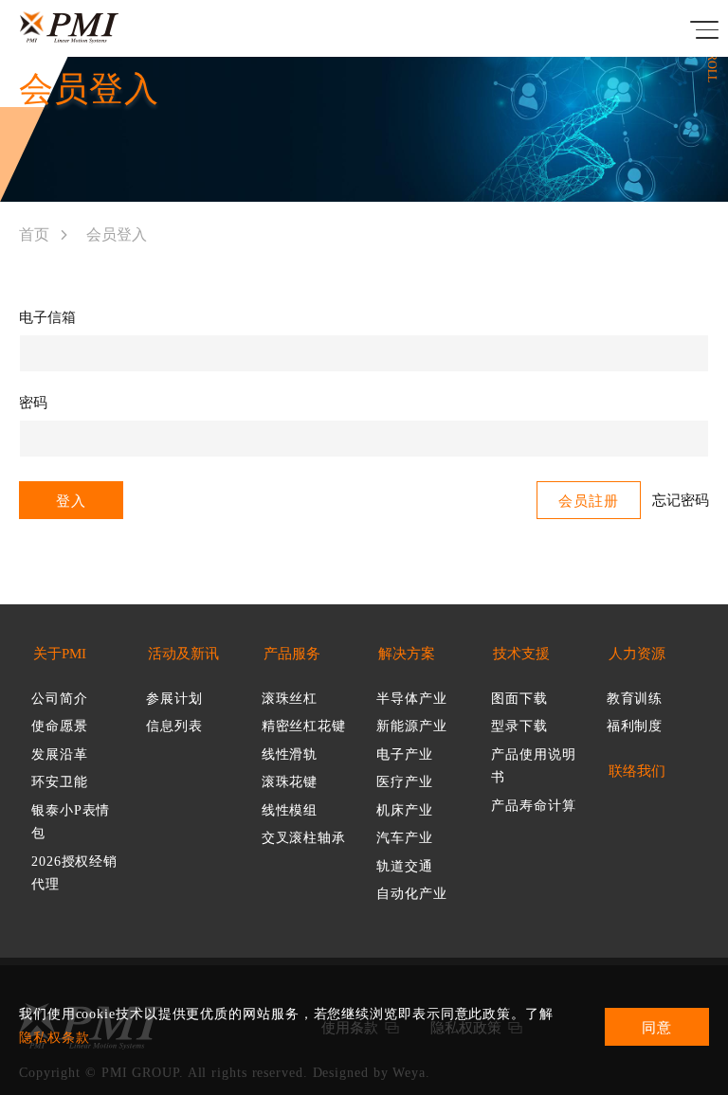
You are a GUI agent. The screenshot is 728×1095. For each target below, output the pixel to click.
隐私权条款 (54, 1038)
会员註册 (588, 501)
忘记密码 (680, 501)
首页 (34, 234)
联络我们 (637, 771)
